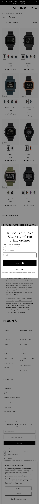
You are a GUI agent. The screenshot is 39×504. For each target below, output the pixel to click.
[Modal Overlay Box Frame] (19, 252)
